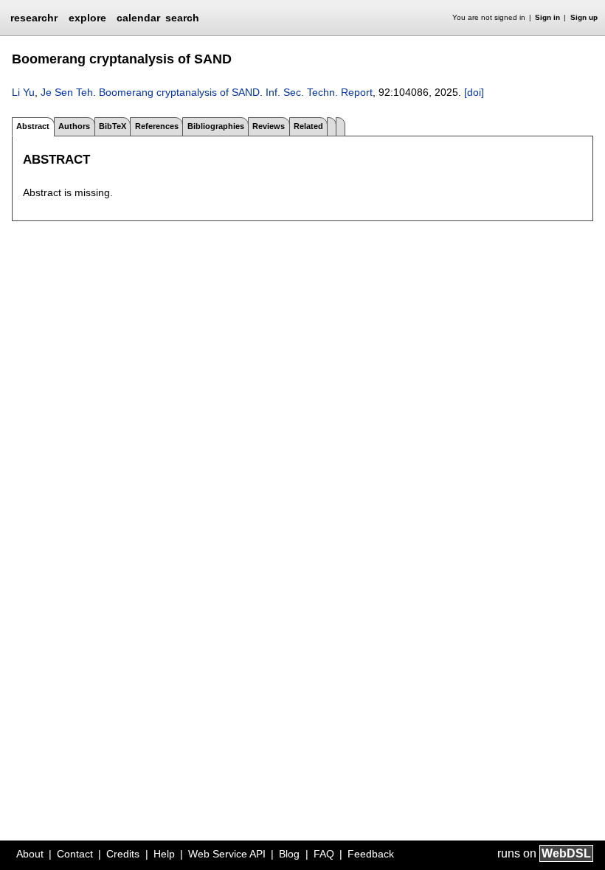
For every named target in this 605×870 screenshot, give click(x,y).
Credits (122, 854)
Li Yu (23, 92)
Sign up (584, 17)
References (157, 126)
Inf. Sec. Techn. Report (319, 92)
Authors (74, 126)
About (30, 854)
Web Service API (227, 854)
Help (164, 854)
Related (308, 126)
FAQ (324, 854)
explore (87, 18)
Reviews (268, 126)
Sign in (547, 17)
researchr (34, 17)
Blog (289, 854)
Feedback (371, 854)
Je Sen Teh (67, 92)
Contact (75, 854)
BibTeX (112, 126)
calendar (138, 18)
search (182, 18)
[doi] (474, 92)
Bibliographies (215, 126)
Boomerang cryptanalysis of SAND (179, 92)
